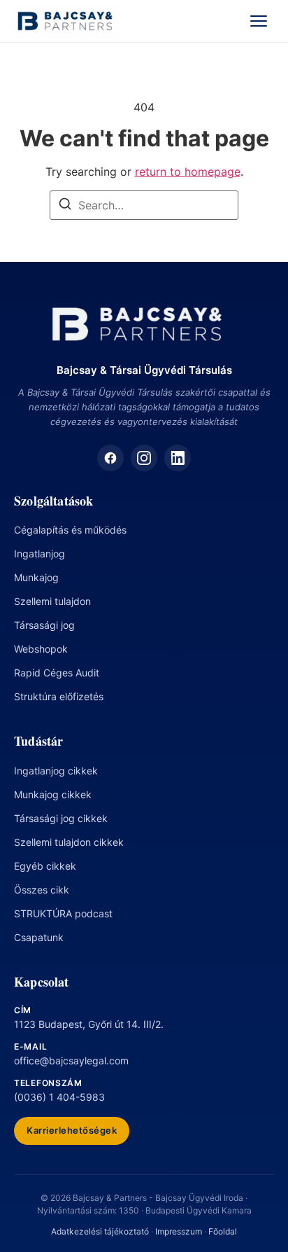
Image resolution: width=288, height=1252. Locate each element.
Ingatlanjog (39, 553)
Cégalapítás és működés (70, 530)
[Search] (65, 206)
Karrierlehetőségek (72, 1130)
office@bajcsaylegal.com (71, 1060)
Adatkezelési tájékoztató (100, 1231)
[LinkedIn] (177, 458)
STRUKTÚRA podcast (63, 913)
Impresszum (178, 1231)
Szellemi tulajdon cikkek (69, 842)
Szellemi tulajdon (52, 601)
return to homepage (187, 172)
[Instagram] (144, 458)
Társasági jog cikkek (61, 818)
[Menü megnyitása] (258, 21)
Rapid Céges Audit (56, 673)
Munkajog (36, 577)
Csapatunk (39, 937)
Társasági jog (44, 625)
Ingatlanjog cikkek (56, 771)
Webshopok (41, 649)
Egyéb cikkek (45, 866)
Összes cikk (41, 890)
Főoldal (222, 1231)
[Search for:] (144, 205)
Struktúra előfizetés (58, 696)
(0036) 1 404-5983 (59, 1097)
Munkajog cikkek (53, 794)
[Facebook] (110, 458)
